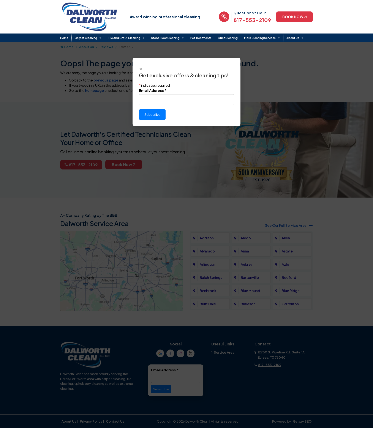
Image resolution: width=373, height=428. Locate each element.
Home (64, 38)
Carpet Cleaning (86, 38)
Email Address (153, 90)
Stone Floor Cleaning (165, 38)
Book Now (292, 16)
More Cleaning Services (260, 38)
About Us (292, 38)
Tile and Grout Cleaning (124, 38)
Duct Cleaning (228, 38)
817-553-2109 (252, 20)
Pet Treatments (201, 38)
